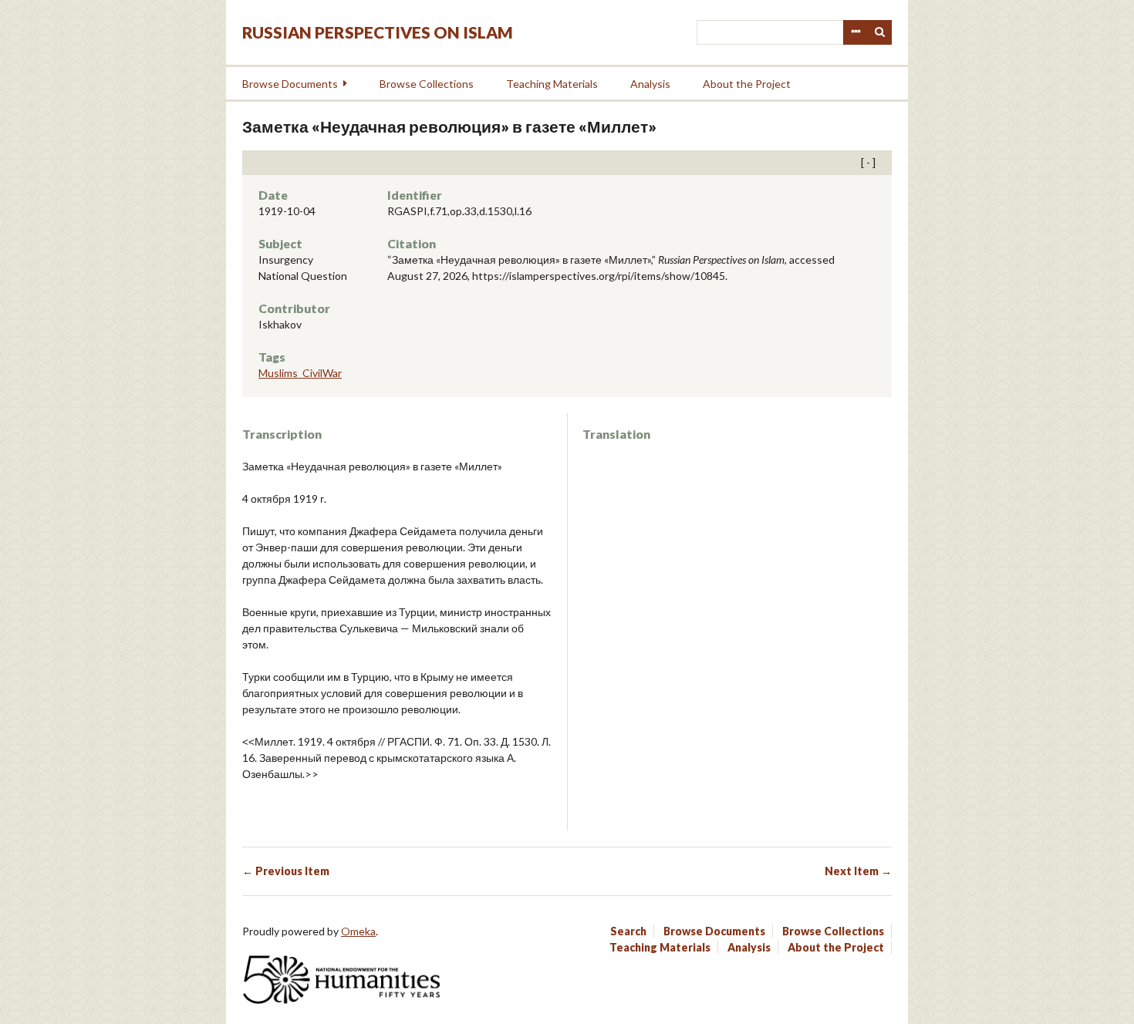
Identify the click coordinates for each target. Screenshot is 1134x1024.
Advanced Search (855, 32)
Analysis (650, 83)
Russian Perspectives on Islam (377, 32)
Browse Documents (290, 83)
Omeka (358, 931)
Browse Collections (427, 83)
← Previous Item (285, 870)
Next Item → (858, 870)
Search (880, 32)
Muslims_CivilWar (300, 372)
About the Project (747, 83)
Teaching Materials (552, 83)
